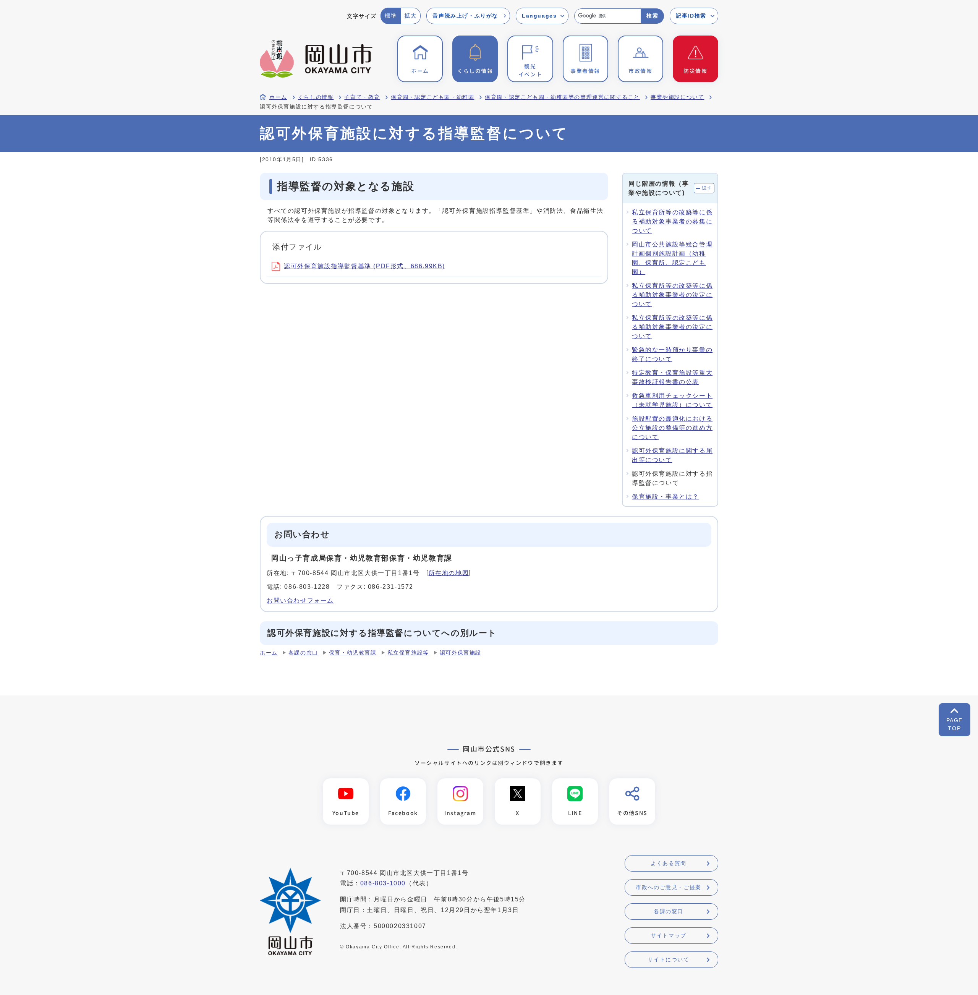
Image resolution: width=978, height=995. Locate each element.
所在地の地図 (449, 573)
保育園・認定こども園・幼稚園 (432, 97)
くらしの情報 (316, 97)
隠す (707, 188)
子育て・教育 (362, 97)
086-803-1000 (383, 883)
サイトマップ (669, 935)
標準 (391, 16)
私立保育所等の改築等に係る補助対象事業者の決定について (672, 294)
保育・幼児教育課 (353, 653)
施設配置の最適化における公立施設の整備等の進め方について (672, 427)
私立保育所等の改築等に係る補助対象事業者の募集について (672, 221)
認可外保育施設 (460, 653)
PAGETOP (954, 724)
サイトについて (668, 959)
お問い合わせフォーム (300, 600)
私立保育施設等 (408, 653)
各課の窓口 (303, 653)
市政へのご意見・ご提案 (668, 887)
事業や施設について (677, 97)
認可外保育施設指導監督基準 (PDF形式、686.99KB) (364, 266)
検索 (652, 16)
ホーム (278, 97)
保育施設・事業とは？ (665, 496)
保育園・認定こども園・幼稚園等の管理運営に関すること (562, 97)
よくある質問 (669, 863)
